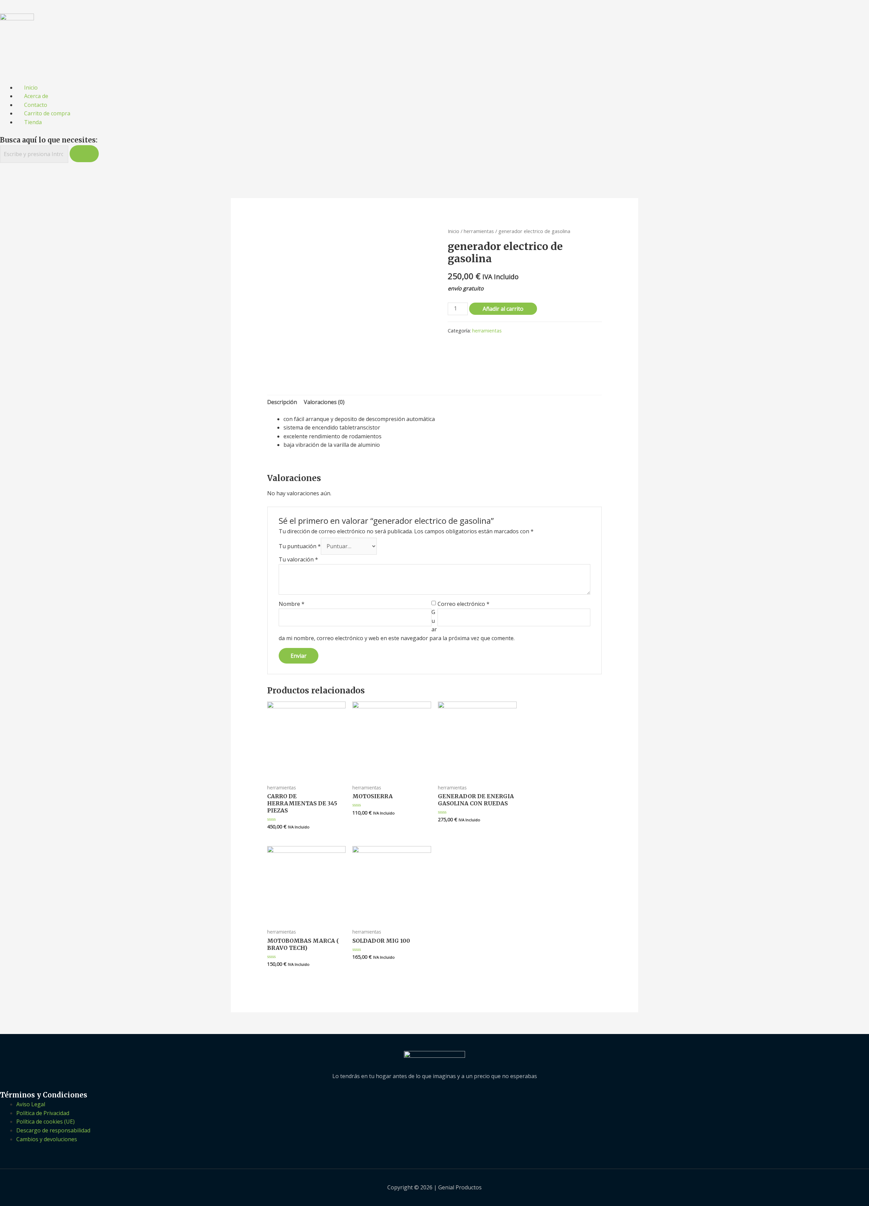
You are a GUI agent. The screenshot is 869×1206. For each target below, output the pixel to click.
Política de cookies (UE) (45, 1121)
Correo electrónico (463, 604)
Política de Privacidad (42, 1113)
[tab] (282, 402)
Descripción (282, 402)
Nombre (291, 604)
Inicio (453, 231)
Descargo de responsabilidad (53, 1130)
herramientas (479, 231)
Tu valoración (298, 559)
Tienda (33, 122)
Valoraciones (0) (324, 402)
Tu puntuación (300, 546)
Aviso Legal (30, 1104)
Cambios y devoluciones (46, 1139)
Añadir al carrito (503, 308)
